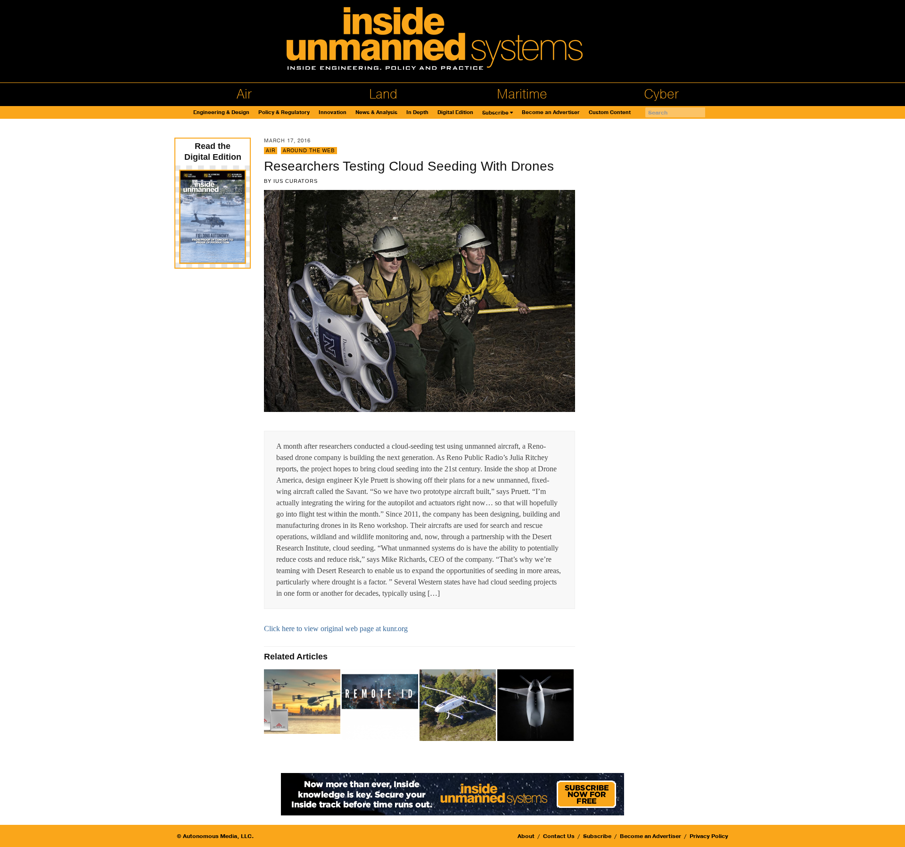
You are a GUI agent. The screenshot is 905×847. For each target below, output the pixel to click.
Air (244, 94)
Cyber (661, 94)
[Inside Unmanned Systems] (452, 41)
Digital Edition (455, 112)
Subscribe (495, 112)
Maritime (522, 94)
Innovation (332, 112)
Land (383, 94)
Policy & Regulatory (284, 112)
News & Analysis (376, 112)
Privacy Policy (709, 836)
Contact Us (559, 836)
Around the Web (309, 150)
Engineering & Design (221, 112)
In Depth (417, 112)
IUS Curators (295, 181)
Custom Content (610, 112)
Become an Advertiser (551, 112)
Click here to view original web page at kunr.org (336, 629)
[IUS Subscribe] (452, 793)
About (526, 836)
